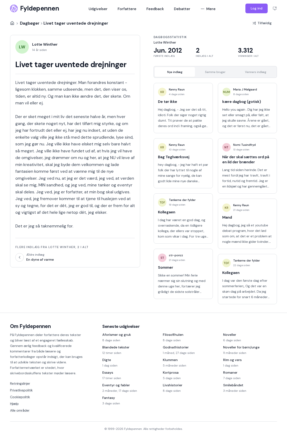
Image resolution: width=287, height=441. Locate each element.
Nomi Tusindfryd (244, 145)
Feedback (155, 8)
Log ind (256, 8)
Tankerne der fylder (182, 200)
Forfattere (127, 8)
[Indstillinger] (275, 8)
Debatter (182, 8)
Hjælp (14, 403)
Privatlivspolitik (21, 390)
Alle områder (20, 410)
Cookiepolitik (20, 397)
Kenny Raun (177, 89)
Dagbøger (29, 23)
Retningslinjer (20, 383)
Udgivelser (98, 8)
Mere (211, 8)
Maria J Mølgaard (245, 89)
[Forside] (12, 23)
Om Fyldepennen (30, 326)
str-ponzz (176, 255)
